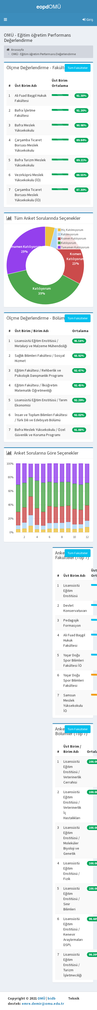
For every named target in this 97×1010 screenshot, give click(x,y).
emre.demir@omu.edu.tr (43, 1003)
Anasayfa (17, 49)
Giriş (89, 19)
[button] (5, 19)
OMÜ (41, 998)
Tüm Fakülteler (78, 68)
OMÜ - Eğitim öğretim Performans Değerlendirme (43, 54)
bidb (52, 998)
